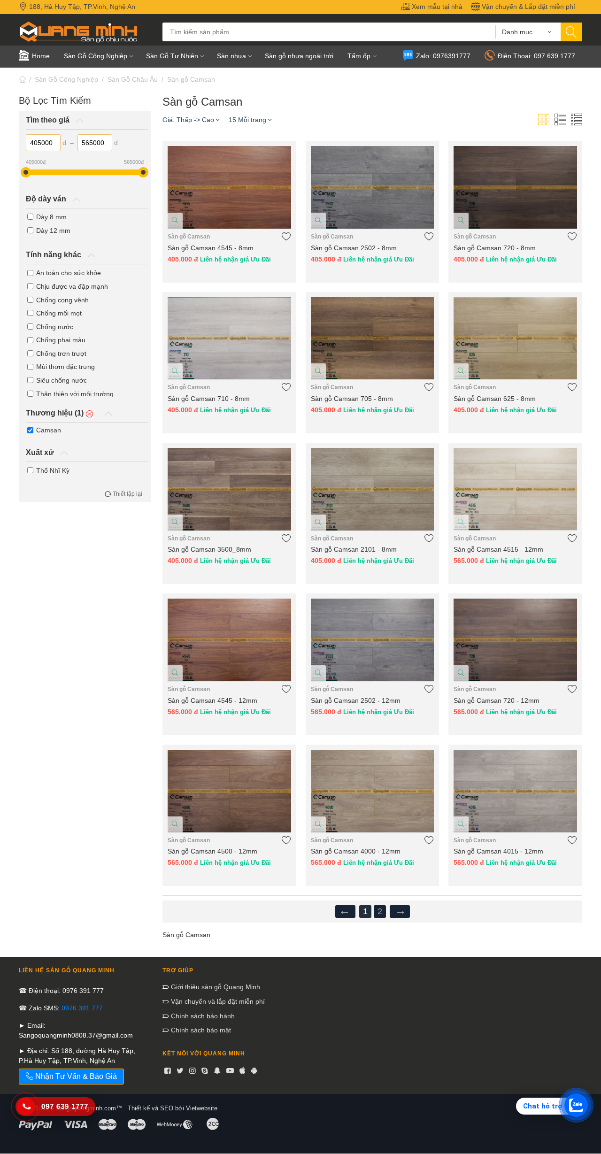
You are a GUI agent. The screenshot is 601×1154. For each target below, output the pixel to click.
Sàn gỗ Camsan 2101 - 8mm (354, 549)
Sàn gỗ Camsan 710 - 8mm (209, 398)
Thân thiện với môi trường (75, 394)
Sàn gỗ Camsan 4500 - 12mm (212, 851)
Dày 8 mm (51, 217)
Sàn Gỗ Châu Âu (133, 79)
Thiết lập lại (127, 494)
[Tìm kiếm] (571, 32)
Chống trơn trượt (61, 353)
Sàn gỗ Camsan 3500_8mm (209, 549)
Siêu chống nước (61, 380)
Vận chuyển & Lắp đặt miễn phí (527, 6)
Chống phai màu (60, 340)
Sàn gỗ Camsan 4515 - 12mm (498, 549)
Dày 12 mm (53, 230)
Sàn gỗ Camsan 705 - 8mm (352, 398)
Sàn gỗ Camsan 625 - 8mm (495, 398)
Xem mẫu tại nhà (436, 6)
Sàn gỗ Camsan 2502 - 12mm (356, 700)
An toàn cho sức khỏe (68, 273)
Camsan (48, 430)
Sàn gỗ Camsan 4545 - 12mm (212, 700)
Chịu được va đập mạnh (72, 286)
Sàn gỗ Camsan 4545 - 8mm (211, 248)
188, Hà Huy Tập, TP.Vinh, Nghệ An (81, 6)
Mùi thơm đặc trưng (65, 366)
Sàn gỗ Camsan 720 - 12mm (496, 700)
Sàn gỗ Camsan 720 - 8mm (495, 248)
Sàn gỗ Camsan (191, 79)
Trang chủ (22, 79)
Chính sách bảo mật (200, 1030)
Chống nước (54, 327)
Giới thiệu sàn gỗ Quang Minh (214, 987)
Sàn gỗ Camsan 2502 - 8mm (354, 248)
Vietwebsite (201, 1108)
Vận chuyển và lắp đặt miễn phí (217, 1001)
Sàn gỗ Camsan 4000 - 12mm (356, 851)
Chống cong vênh (62, 300)
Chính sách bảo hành (202, 1016)
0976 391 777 (82, 1008)
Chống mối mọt (59, 313)
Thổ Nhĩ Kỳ (52, 470)
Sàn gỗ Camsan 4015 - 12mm (498, 851)
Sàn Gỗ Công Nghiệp (66, 79)
